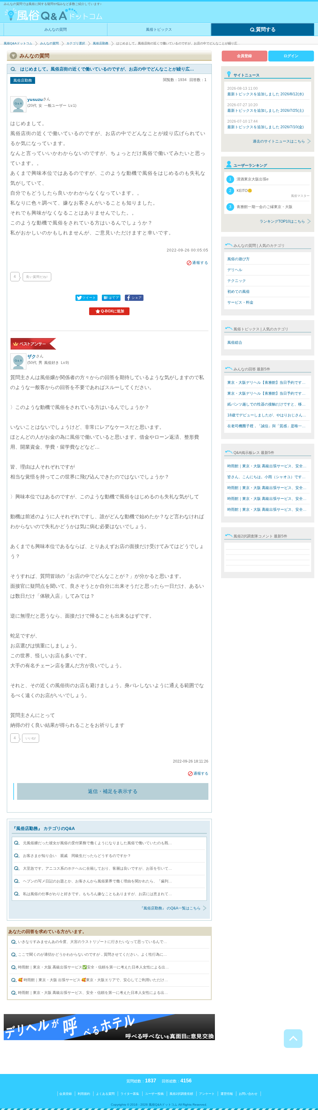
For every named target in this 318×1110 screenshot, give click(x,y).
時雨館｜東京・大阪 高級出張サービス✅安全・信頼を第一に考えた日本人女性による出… (93, 967)
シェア (137, 297)
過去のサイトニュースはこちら (279, 141)
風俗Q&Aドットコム (18, 43)
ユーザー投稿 (154, 1093)
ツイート (89, 297)
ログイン (291, 56)
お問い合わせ (248, 1093)
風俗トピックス (159, 29)
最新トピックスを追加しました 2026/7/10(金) (265, 124)
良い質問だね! (37, 277)
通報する (200, 263)
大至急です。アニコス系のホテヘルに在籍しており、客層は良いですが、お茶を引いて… (97, 868)
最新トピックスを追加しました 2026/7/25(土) (265, 108)
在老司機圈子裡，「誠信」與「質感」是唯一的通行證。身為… (268, 426)
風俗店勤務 (100, 43)
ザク (35, 356)
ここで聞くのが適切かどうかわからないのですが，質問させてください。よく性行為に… (92, 955)
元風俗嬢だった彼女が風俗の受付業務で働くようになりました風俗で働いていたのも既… (97, 843)
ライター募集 (129, 1093)
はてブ (114, 297)
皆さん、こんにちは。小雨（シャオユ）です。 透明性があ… (268, 477)
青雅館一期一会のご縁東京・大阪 (261, 207)
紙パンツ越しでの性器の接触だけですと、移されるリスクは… (268, 404)
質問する (266, 29)
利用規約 (84, 1093)
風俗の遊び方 (238, 259)
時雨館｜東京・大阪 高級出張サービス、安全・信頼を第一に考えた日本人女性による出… (92, 993)
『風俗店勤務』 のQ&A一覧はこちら (170, 908)
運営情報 (226, 1093)
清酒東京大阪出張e (249, 179)
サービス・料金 (240, 302)
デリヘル (234, 270)
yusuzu (38, 99)
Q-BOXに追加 (112, 311)
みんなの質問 (55, 29)
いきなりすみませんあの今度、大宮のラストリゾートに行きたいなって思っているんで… (92, 942)
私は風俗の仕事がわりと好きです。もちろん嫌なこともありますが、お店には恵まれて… (97, 894)
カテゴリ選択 (75, 43)
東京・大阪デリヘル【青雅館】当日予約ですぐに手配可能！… (268, 382)
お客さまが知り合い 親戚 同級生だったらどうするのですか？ (77, 856)
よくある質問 (105, 1093)
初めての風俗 (238, 291)
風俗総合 (234, 342)
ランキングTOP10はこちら (282, 221)
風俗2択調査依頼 (181, 1093)
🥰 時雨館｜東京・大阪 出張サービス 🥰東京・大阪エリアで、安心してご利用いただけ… (92, 980)
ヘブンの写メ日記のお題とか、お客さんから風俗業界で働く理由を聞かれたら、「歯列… (97, 881)
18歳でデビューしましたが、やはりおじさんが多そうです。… (268, 415)
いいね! (30, 738)
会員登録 (244, 56)
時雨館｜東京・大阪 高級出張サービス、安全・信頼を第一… (268, 466)
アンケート (207, 1093)
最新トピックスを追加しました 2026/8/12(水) (265, 91)
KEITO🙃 (269, 192)
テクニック (236, 281)
